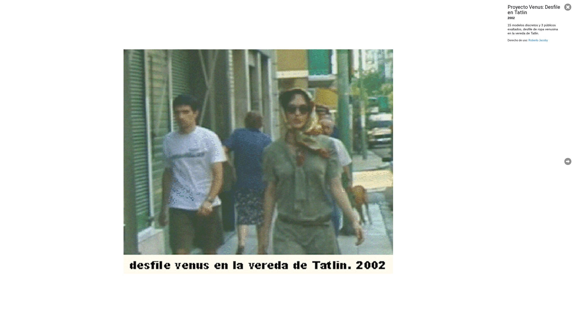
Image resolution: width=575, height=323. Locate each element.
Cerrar (568, 7)
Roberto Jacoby (538, 40)
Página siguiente (568, 161)
